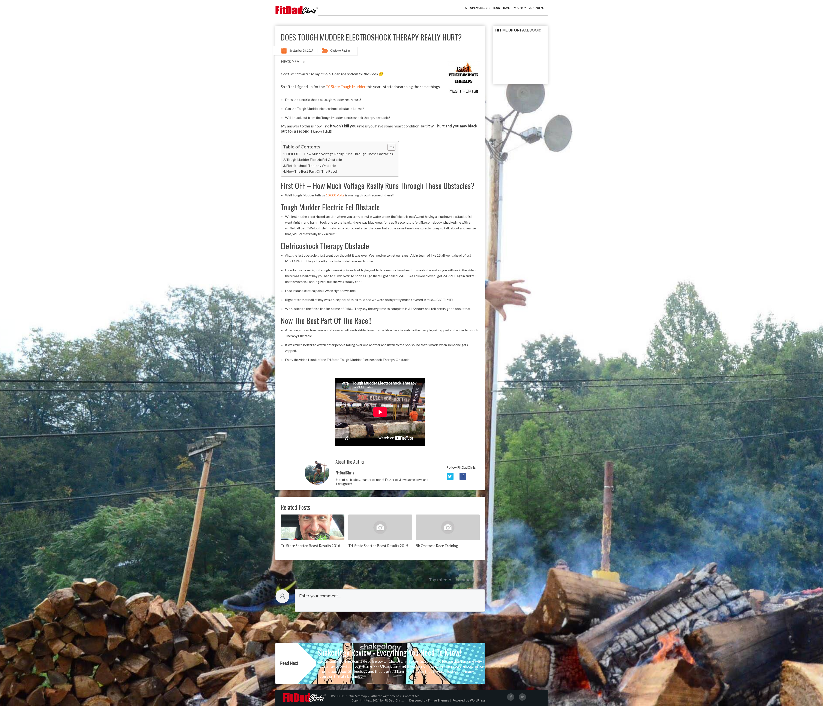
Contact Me (536, 7)
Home (506, 7)
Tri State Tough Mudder (346, 86)
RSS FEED (337, 696)
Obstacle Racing (340, 50)
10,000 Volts (334, 195)
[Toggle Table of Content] (389, 147)
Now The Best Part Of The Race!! (312, 171)
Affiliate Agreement (385, 696)
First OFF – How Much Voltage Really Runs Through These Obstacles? (340, 154)
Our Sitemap (358, 696)
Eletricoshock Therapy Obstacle (311, 165)
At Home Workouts (477, 7)
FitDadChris (344, 473)
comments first (470, 579)
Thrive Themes (438, 700)
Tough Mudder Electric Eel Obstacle (314, 159)
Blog (496, 7)
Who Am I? (520, 7)
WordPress (477, 700)
